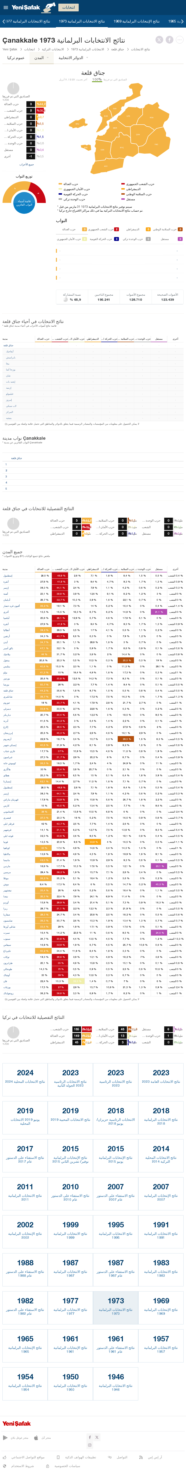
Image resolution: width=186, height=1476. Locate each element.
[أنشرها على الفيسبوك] (171, 40)
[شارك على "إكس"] (160, 40)
